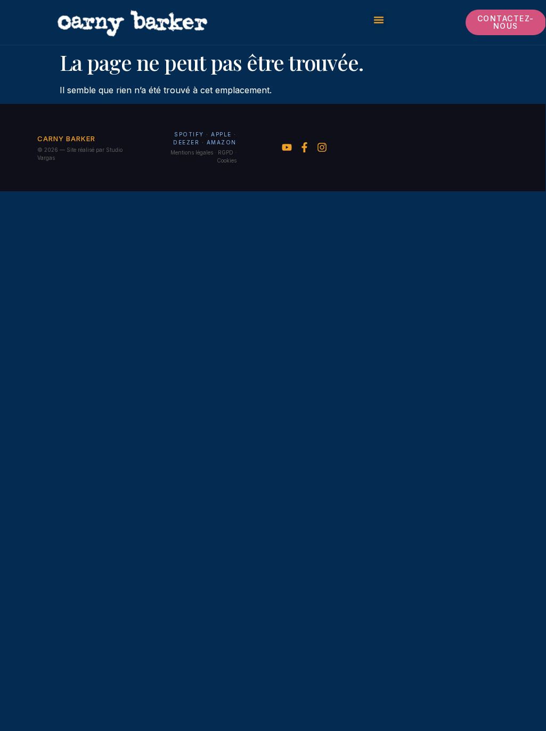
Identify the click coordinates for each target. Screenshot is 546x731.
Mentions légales (191, 152)
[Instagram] (322, 147)
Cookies (227, 160)
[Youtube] (286, 147)
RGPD (225, 152)
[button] (379, 20)
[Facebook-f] (304, 147)
